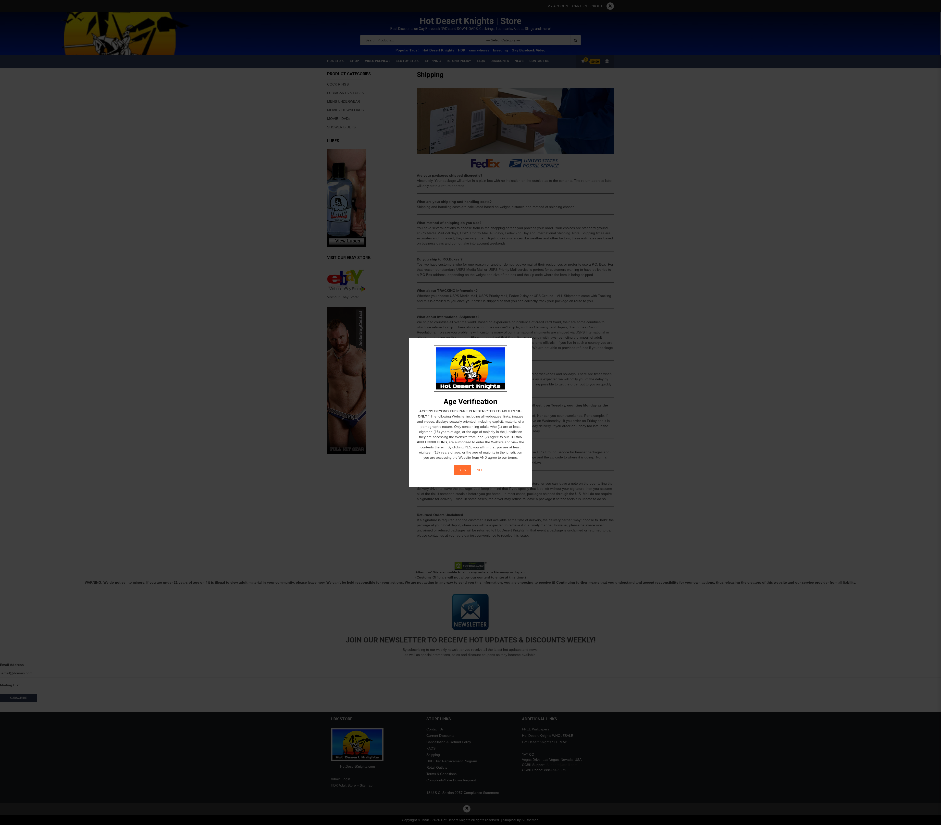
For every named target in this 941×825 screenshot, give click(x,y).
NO (479, 470)
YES (462, 470)
